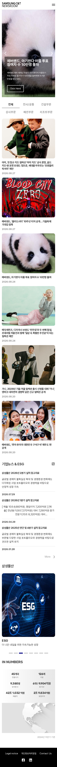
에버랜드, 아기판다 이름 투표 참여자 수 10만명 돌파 (26, 277)
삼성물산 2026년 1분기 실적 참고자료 (20, 500)
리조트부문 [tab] (46, 112)
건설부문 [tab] (46, 104)
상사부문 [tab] (11, 112)
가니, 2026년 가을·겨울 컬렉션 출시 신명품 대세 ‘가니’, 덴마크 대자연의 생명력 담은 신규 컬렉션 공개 (28, 390)
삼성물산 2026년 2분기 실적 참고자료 (20, 473)
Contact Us (46, 753)
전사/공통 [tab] (28, 104)
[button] (5, 53)
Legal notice (11, 753)
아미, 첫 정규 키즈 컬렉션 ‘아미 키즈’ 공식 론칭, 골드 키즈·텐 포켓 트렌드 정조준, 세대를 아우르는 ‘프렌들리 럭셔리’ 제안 (27, 165)
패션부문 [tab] (28, 112)
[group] (28, 53)
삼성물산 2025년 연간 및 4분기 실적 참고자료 (24, 527)
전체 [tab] (10, 104)
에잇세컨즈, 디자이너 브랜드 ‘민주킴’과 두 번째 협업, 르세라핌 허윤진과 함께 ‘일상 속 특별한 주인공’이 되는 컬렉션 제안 (27, 333)
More (48, 556)
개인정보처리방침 (28, 753)
